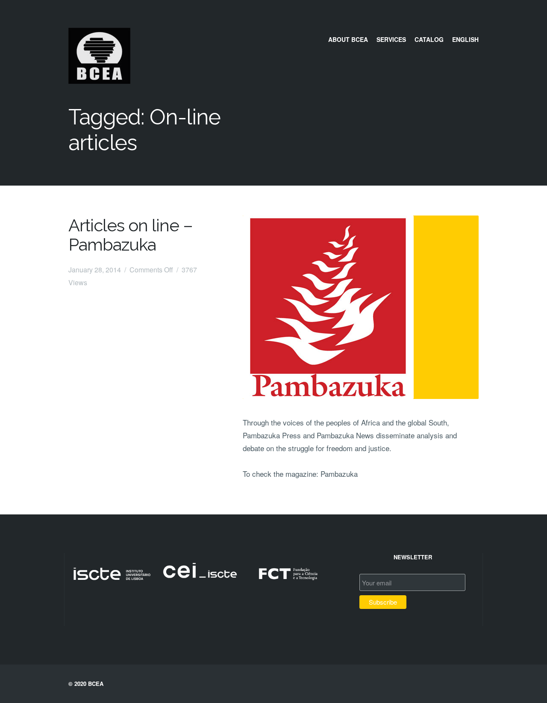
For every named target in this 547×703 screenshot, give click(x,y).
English (465, 39)
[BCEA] (99, 80)
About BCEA (348, 39)
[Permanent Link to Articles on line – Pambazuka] (361, 307)
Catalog (429, 39)
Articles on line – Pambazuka (130, 234)
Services (391, 39)
